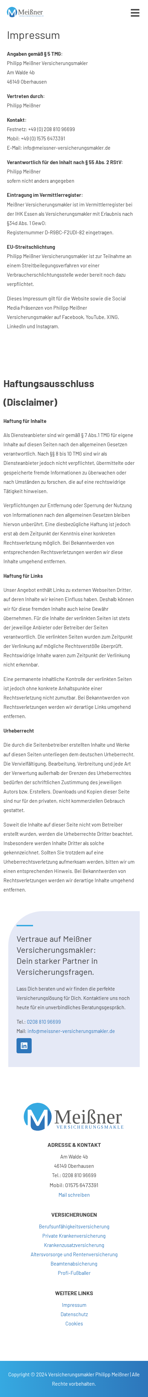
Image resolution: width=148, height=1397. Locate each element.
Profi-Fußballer (74, 1273)
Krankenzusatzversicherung (74, 1245)
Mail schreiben (74, 1195)
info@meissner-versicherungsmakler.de (71, 1031)
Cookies (74, 1323)
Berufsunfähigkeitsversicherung (74, 1226)
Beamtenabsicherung (74, 1263)
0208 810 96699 (44, 1022)
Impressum (74, 1305)
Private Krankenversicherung (74, 1236)
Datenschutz (74, 1314)
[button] (135, 13)
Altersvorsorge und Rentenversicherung (74, 1254)
